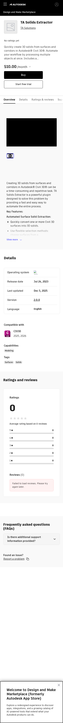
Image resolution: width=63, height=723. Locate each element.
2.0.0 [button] (37, 300)
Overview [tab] (9, 99)
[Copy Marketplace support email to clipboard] (27, 559)
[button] (31, 539)
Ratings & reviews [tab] (43, 99)
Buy (23, 75)
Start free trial (23, 84)
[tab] (10, 160)
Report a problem (14, 559)
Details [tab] (23, 99)
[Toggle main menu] (5, 4)
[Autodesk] (18, 5)
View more (12, 239)
